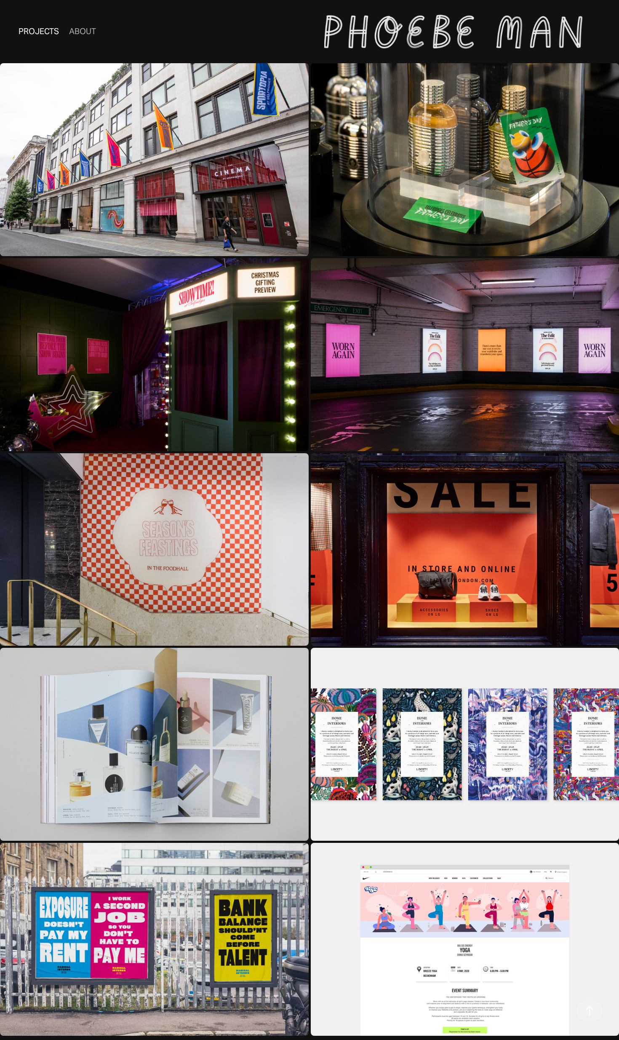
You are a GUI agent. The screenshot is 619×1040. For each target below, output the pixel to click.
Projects (39, 31)
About (82, 31)
